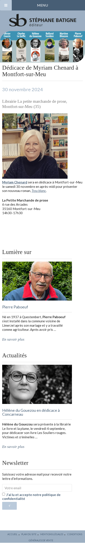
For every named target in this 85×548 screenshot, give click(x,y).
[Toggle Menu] (6, 5)
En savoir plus (13, 339)
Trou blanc (39, 191)
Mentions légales (51, 534)
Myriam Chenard (14, 182)
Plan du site (28, 534)
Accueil (12, 534)
